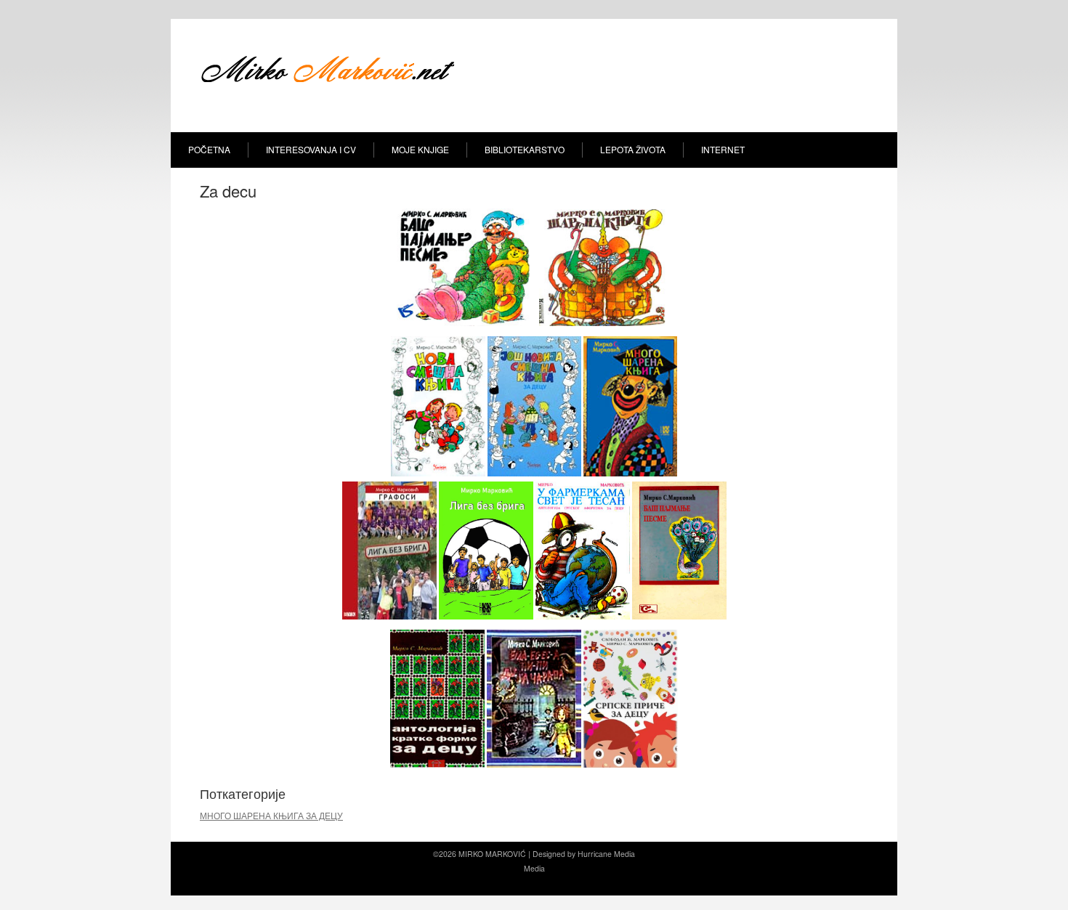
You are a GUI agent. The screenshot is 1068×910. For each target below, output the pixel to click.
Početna (209, 149)
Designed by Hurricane (573, 853)
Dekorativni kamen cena (529, 882)
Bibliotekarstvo (525, 149)
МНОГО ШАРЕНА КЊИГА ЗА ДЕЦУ (271, 815)
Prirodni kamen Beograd (612, 882)
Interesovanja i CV (311, 149)
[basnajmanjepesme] (465, 323)
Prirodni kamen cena (449, 882)
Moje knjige (420, 149)
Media (624, 853)
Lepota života (633, 149)
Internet (723, 149)
